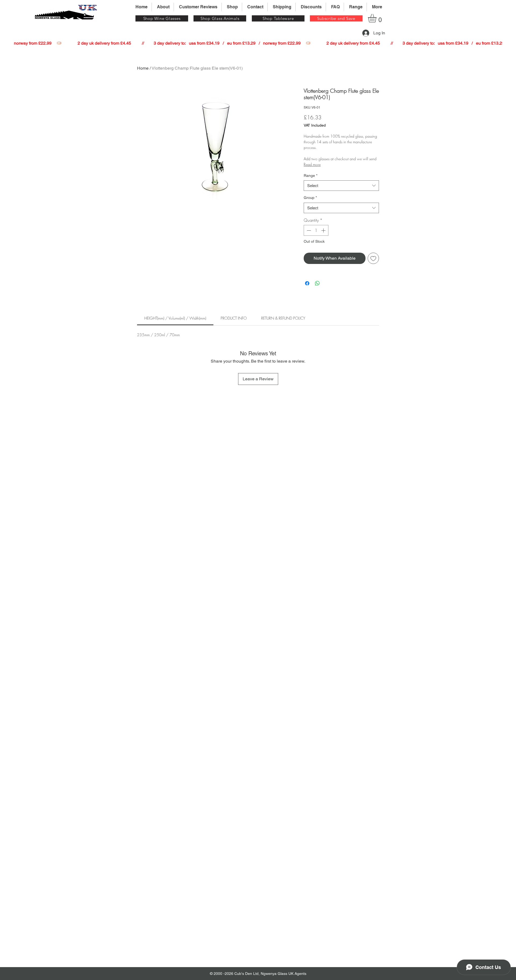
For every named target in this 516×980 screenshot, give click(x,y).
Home (143, 68)
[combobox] (341, 185)
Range (310, 175)
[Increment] (324, 230)
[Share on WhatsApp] (317, 283)
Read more (312, 164)
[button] (336, 18)
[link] (175, 318)
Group (310, 197)
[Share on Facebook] (307, 283)
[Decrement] (308, 230)
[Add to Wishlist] (373, 258)
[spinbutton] (316, 230)
